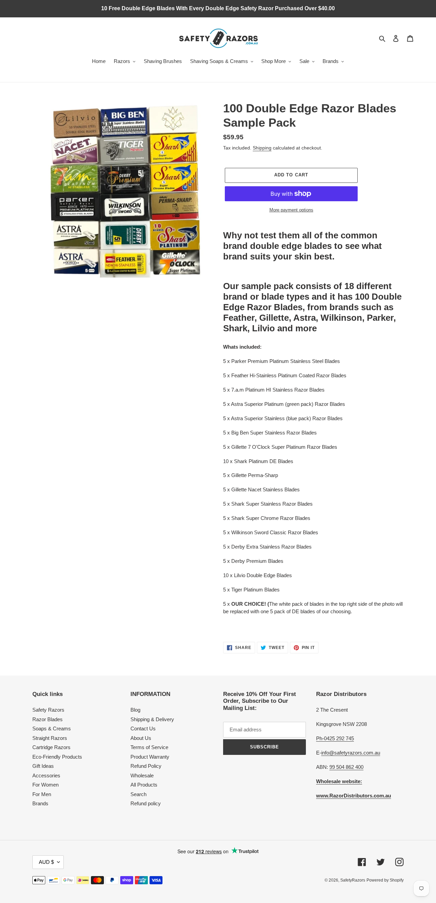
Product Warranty (149, 757)
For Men (41, 794)
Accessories (46, 775)
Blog (135, 710)
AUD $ (46, 862)
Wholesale (142, 775)
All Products (143, 785)
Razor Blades (47, 719)
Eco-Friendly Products (57, 757)
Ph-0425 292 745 (335, 738)
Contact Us (143, 728)
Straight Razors (49, 738)
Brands (40, 803)
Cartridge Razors (51, 747)
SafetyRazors (352, 880)
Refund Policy (145, 766)
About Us (140, 738)
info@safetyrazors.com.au (350, 753)
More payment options (291, 209)
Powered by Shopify (385, 880)
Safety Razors (48, 710)
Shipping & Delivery (152, 719)
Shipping (262, 147)
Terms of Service (149, 747)
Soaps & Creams (51, 728)
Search (138, 794)
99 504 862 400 (346, 767)
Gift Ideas (43, 766)
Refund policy (145, 803)
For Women (45, 785)
